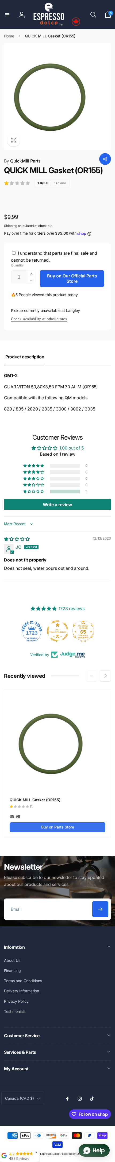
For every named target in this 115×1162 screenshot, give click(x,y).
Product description (24, 356)
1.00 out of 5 (71, 448)
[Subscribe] (100, 909)
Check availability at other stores (39, 319)
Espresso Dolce (50, 1153)
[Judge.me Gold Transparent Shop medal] (32, 631)
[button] (7, 15)
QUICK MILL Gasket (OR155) (35, 799)
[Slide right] (105, 675)
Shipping (10, 226)
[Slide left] (91, 675)
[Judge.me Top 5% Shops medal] (84, 631)
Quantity (17, 265)
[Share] (105, 159)
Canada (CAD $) (19, 1098)
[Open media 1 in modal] (57, 96)
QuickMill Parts (22, 161)
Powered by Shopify (73, 1153)
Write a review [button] (57, 504)
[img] (17, 539)
